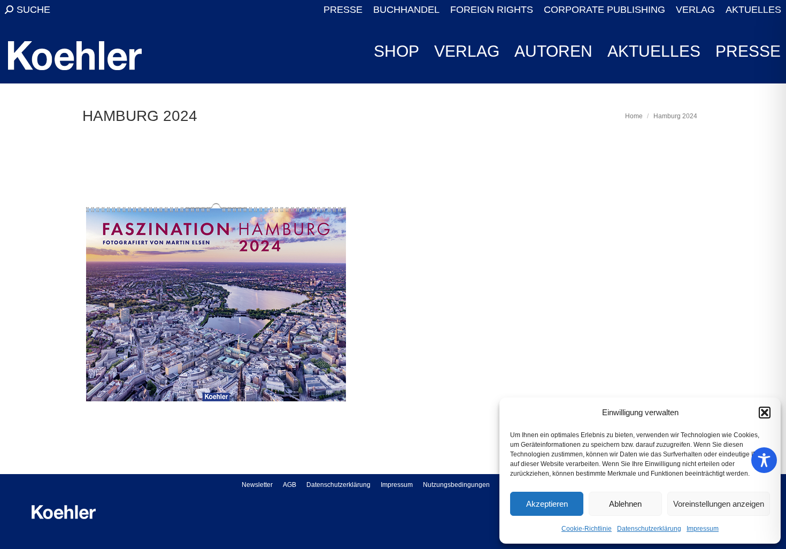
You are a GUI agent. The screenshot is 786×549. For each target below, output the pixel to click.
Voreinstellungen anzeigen (718, 503)
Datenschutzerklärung (649, 528)
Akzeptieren (547, 503)
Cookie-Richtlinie (586, 528)
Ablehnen (625, 503)
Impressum (703, 528)
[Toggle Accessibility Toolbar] (764, 460)
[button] (764, 412)
